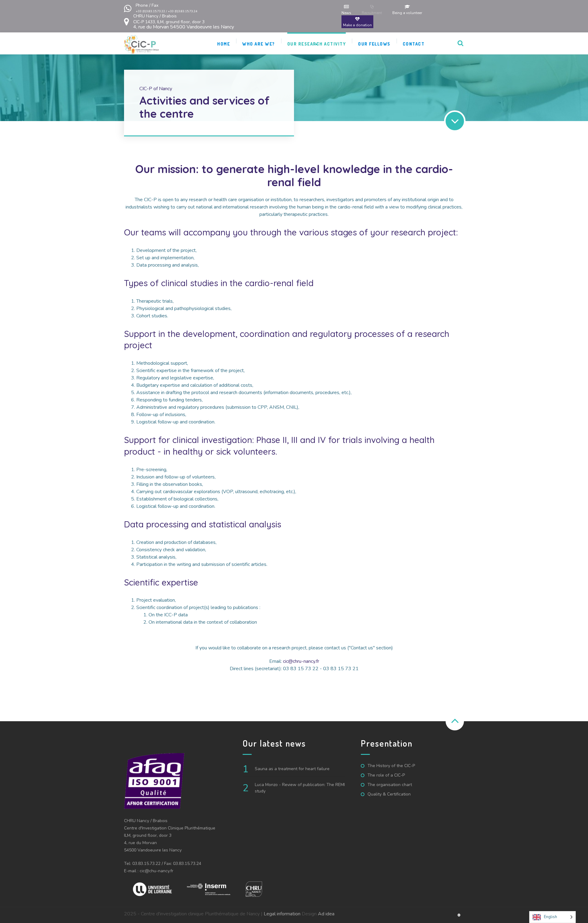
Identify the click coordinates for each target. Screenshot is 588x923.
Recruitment (372, 12)
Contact (414, 43)
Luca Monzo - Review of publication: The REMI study (300, 788)
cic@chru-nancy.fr (301, 661)
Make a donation (357, 25)
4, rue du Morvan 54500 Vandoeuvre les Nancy (183, 21)
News (346, 12)
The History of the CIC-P (391, 766)
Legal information (282, 913)
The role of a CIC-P (386, 775)
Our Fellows (374, 43)
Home (223, 43)
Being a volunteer (407, 12)
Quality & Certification (389, 794)
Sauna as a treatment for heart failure (292, 769)
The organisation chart (390, 785)
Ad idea (326, 913)
